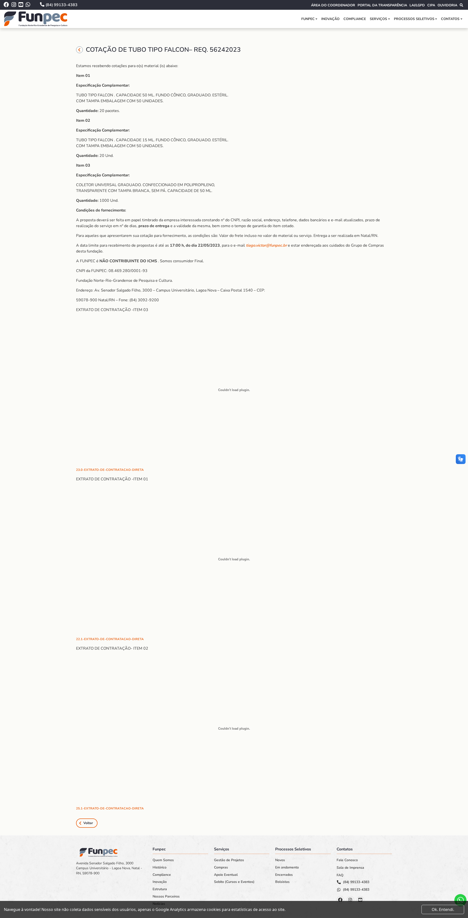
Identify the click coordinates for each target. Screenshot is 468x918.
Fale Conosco (347, 860)
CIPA (431, 5)
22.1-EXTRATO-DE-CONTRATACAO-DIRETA (110, 639)
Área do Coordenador (333, 5)
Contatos (450, 19)
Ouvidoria (447, 5)
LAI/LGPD (417, 5)
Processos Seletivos (414, 19)
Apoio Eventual (226, 875)
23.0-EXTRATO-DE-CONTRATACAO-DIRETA (110, 470)
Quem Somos (163, 860)
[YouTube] (360, 900)
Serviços (378, 19)
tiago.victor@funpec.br (266, 245)
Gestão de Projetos (229, 860)
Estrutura (160, 889)
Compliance (354, 19)
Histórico (159, 867)
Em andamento (287, 867)
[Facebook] (340, 900)
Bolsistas (282, 882)
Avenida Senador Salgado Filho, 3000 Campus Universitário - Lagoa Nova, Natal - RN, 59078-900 (109, 868)
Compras (221, 867)
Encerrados (284, 875)
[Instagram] (350, 900)
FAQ (340, 875)
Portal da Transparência (382, 5)
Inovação (330, 19)
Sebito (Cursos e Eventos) (234, 882)
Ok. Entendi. (443, 909)
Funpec (308, 19)
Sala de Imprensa (350, 868)
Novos (280, 860)
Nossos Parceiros (166, 896)
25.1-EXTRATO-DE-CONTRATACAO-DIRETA (110, 808)
